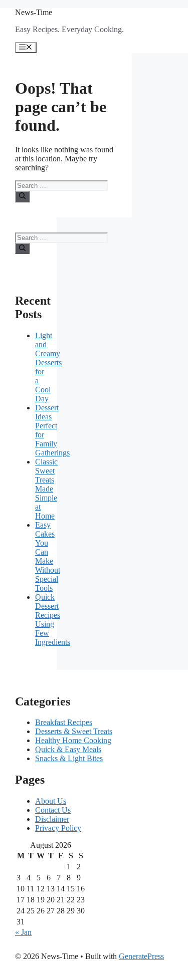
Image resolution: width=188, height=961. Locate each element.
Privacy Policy (58, 828)
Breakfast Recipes (63, 722)
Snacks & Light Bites (69, 758)
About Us (50, 801)
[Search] (22, 196)
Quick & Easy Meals (68, 749)
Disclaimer (52, 819)
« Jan (23, 932)
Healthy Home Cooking (73, 740)
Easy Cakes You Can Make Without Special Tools (47, 556)
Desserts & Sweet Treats (73, 731)
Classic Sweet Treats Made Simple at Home (46, 488)
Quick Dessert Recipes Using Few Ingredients (52, 619)
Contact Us (53, 810)
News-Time (33, 12)
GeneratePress (141, 956)
